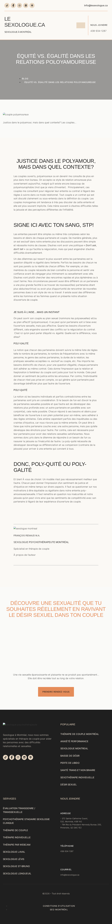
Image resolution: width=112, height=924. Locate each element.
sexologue (21, 542)
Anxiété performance (74, 741)
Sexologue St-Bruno (16, 866)
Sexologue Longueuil (17, 873)
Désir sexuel (68, 784)
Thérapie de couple (15, 830)
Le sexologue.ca (24, 24)
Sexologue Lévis (13, 859)
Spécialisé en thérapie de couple (31, 548)
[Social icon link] (6, 5)
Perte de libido (69, 762)
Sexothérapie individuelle (77, 777)
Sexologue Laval (14, 851)
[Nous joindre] (92, 18)
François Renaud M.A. (27, 535)
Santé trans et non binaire (77, 770)
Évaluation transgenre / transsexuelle (19, 810)
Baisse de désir (69, 755)
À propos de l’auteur (25, 554)
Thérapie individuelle (17, 837)
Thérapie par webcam (16, 844)
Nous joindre (98, 25)
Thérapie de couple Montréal (79, 734)
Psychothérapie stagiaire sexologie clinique (26, 821)
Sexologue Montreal (74, 748)
